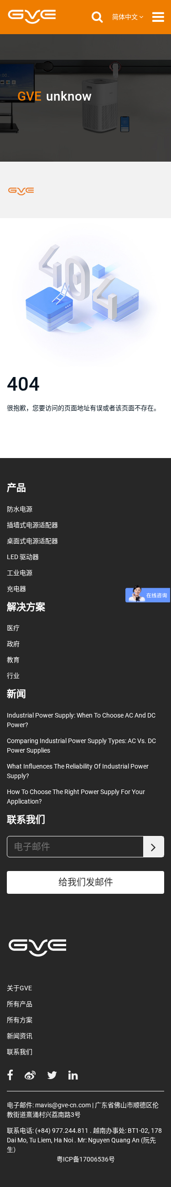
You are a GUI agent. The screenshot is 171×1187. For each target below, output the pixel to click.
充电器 (16, 588)
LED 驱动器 (23, 556)
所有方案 (19, 1020)
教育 (13, 659)
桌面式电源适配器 (32, 541)
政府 (13, 643)
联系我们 (19, 1051)
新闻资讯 (19, 1035)
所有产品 (19, 1004)
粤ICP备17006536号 (86, 1159)
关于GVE (19, 988)
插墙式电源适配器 (32, 525)
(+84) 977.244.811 (61, 1130)
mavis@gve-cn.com (63, 1105)
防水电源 (19, 509)
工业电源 (19, 572)
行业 (13, 675)
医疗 (13, 628)
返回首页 (35, 444)
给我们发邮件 (85, 882)
